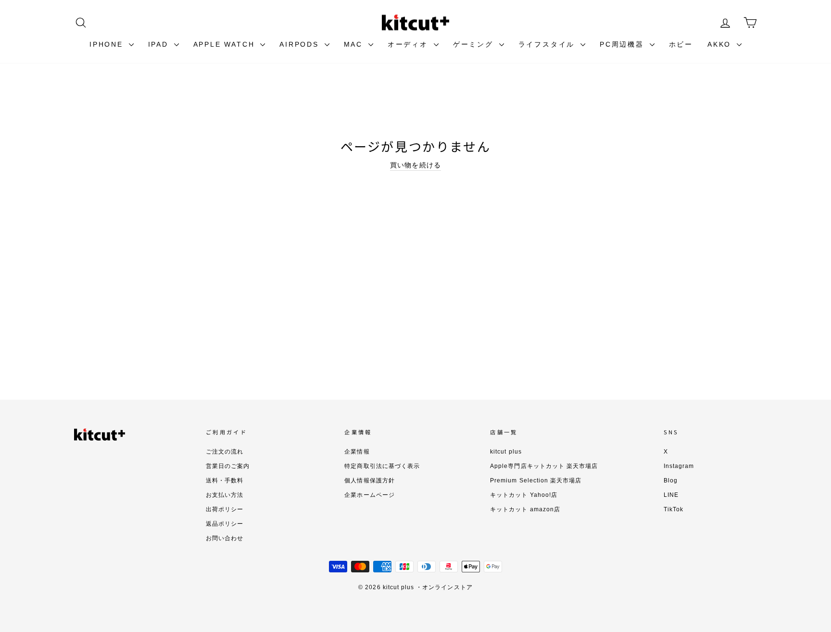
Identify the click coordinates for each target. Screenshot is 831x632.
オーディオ (409, 44)
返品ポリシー (224, 523)
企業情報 (356, 451)
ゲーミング (475, 44)
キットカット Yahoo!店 (523, 495)
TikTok (673, 509)
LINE (671, 495)
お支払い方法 (224, 495)
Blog (671, 480)
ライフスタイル (548, 44)
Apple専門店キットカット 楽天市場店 (544, 466)
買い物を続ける (415, 165)
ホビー (681, 44)
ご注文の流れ (224, 451)
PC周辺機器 (623, 44)
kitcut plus (506, 451)
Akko (720, 44)
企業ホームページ (369, 495)
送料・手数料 (224, 480)
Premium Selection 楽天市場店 (535, 480)
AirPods (300, 44)
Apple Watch (225, 44)
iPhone (107, 44)
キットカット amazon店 (525, 509)
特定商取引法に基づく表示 (382, 466)
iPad (160, 44)
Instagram (679, 466)
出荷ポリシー (224, 509)
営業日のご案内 (228, 466)
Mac (355, 44)
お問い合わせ (224, 538)
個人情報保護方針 (369, 480)
